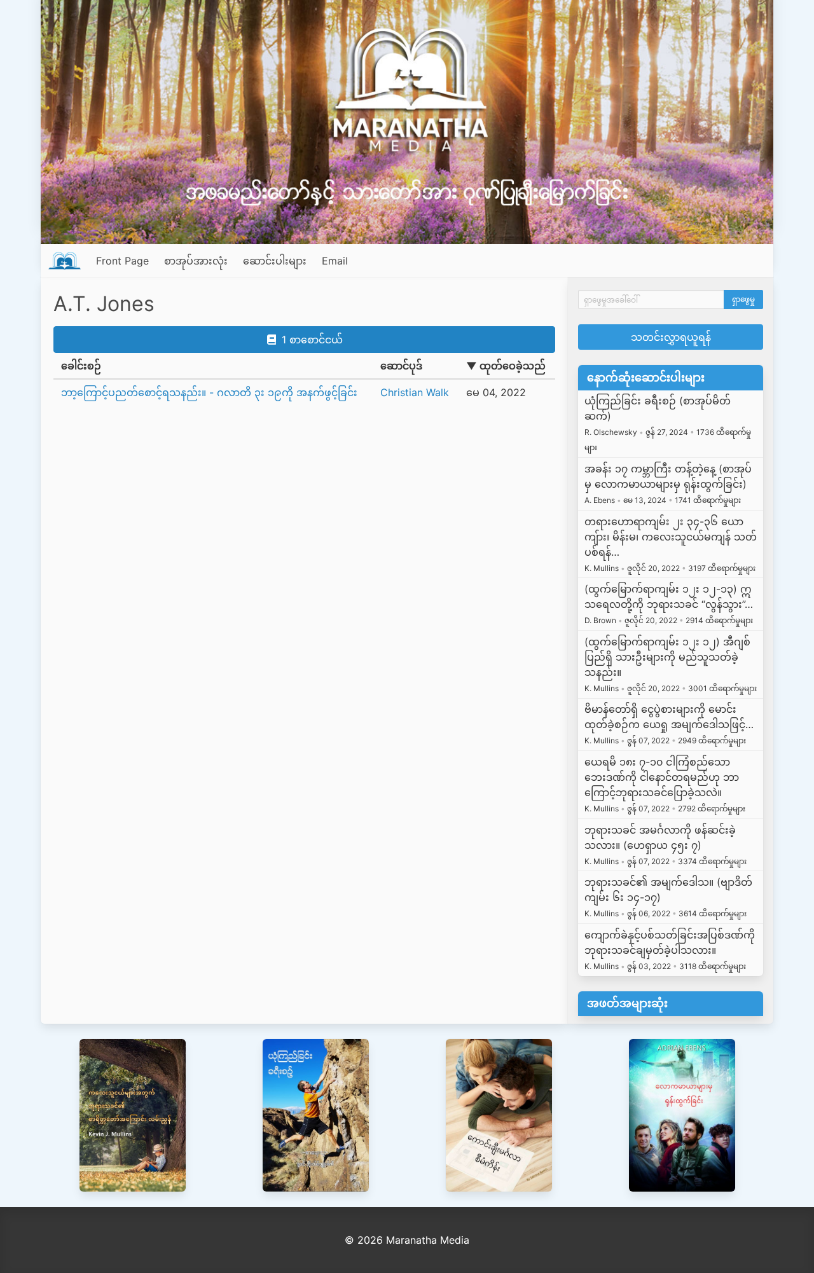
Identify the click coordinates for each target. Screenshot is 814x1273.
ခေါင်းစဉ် (81, 365)
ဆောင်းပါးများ (275, 260)
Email (335, 260)
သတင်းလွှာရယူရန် (671, 337)
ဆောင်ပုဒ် (401, 365)
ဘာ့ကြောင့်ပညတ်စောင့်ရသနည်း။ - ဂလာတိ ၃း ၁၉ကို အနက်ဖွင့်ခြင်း (209, 392)
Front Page (122, 260)
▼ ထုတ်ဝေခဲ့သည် (506, 365)
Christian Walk (414, 392)
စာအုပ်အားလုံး (196, 260)
